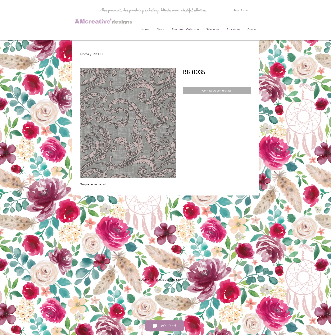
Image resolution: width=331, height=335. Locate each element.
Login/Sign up (241, 10)
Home (84, 54)
